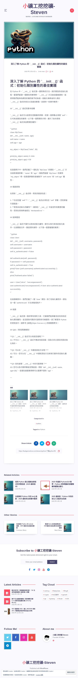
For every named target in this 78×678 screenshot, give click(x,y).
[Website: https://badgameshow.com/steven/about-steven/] (53, 640)
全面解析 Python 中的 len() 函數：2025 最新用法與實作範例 (26, 498)
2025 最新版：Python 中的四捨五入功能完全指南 (62, 498)
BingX (66, 591)
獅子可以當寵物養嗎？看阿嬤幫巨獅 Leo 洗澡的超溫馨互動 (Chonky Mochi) (22, 600)
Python (42, 429)
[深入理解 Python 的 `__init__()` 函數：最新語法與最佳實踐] (58, 395)
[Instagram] (39, 569)
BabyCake (56, 591)
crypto (47, 595)
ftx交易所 (56, 595)
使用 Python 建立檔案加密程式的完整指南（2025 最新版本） (25, 484)
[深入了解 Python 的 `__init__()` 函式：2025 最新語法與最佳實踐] (39, 395)
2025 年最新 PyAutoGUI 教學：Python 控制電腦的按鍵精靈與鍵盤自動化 (63, 484)
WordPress (44, 668)
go (45, 598)
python (39, 423)
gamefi (65, 595)
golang (52, 598)
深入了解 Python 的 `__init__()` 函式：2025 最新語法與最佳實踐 (38, 404)
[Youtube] (44, 569)
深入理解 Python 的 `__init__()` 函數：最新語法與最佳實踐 (58, 404)
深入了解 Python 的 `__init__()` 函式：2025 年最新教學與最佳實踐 (18, 404)
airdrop (47, 591)
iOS (67, 598)
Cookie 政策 (39, 675)
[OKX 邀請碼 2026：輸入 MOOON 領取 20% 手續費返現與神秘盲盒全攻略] (7, 611)
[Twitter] (34, 569)
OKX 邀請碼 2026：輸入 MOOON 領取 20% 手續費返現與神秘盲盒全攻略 (23, 609)
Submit (52, 562)
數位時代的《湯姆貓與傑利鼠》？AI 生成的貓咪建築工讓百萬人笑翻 (23, 591)
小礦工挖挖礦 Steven (60, 635)
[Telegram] (48, 569)
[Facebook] (29, 569)
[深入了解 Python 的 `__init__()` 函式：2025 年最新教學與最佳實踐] (19, 395)
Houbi (61, 598)
